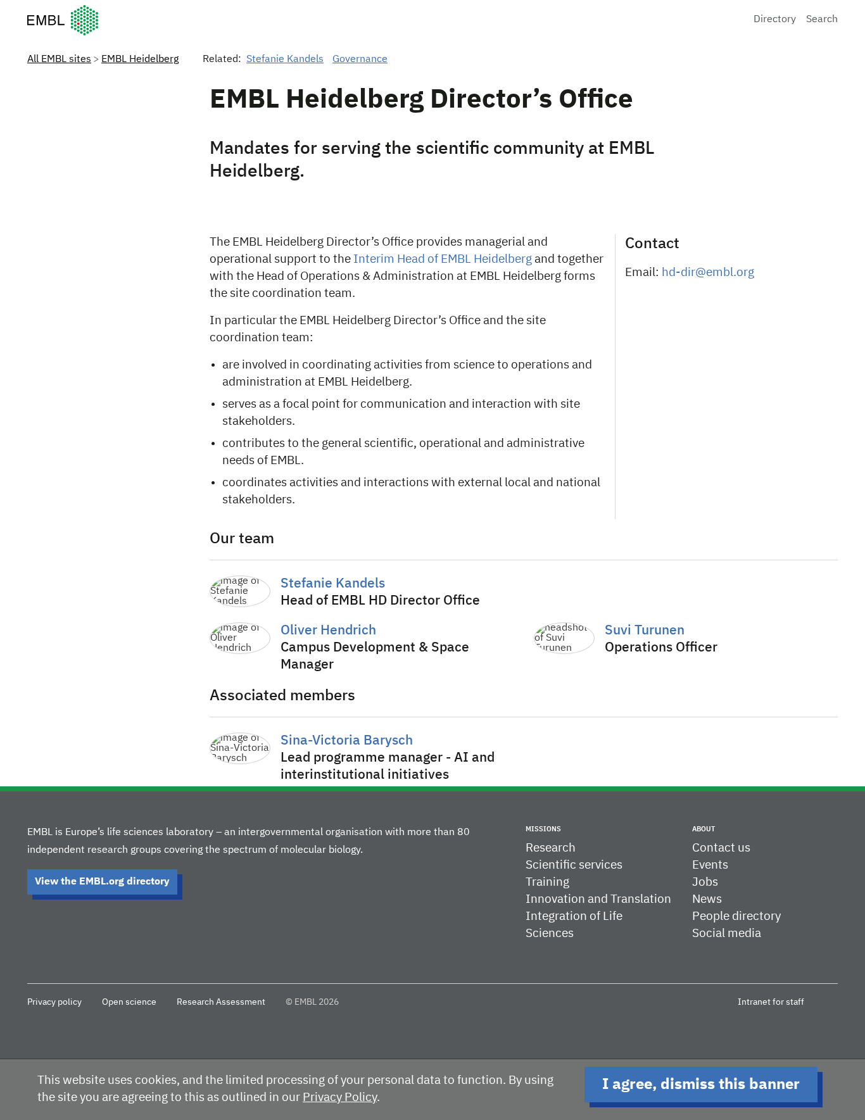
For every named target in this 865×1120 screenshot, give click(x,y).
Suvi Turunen (645, 631)
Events (710, 865)
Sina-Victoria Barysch (347, 741)
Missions (543, 829)
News (707, 899)
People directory (736, 916)
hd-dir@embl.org (708, 273)
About (703, 829)
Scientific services (574, 865)
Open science (129, 1002)
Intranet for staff (771, 1002)
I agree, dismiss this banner (701, 1084)
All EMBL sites (59, 59)
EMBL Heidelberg (140, 59)
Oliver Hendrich (328, 631)
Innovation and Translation (598, 899)
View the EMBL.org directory (102, 882)
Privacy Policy (340, 1098)
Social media (726, 934)
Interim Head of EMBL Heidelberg (442, 259)
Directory (775, 20)
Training (547, 882)
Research (551, 848)
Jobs (705, 882)
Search (822, 20)
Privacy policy (54, 1002)
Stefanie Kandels (285, 59)
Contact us (721, 848)
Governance (360, 59)
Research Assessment (221, 1002)
